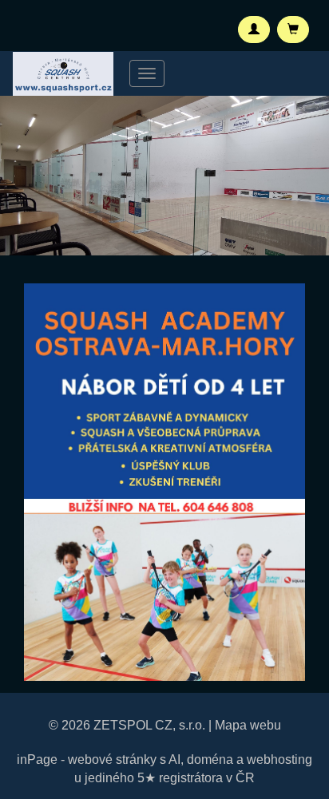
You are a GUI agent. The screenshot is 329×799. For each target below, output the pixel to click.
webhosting (279, 759)
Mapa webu (248, 725)
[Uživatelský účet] (254, 29)
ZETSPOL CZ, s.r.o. (149, 725)
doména (210, 759)
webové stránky (112, 759)
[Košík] (293, 29)
